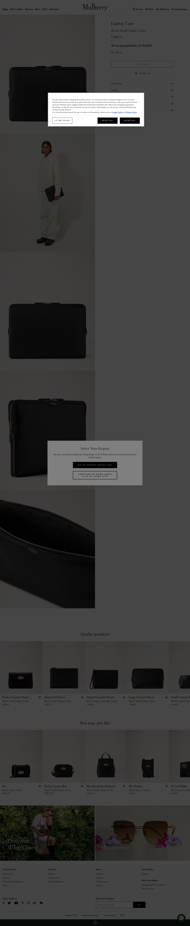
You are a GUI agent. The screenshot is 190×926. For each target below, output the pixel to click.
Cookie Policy (117, 112)
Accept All (130, 120)
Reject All (107, 120)
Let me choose (62, 120)
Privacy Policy (131, 112)
